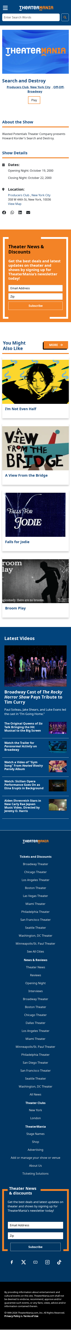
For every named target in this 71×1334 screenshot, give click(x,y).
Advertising (35, 1150)
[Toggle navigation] (2, 7)
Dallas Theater (36, 1023)
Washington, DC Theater (35, 936)
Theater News (35, 967)
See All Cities (35, 951)
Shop (35, 1142)
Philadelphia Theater (35, 912)
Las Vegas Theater (35, 896)
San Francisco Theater (35, 920)
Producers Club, (18, 87)
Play (34, 100)
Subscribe (36, 306)
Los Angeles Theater (36, 880)
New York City (40, 87)
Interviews (35, 991)
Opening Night (35, 983)
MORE (54, 345)
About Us (35, 1166)
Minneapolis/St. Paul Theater (35, 944)
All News (35, 1094)
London (35, 1118)
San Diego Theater (35, 1063)
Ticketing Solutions (35, 1174)
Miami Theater (35, 904)
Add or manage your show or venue (35, 1158)
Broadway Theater (35, 864)
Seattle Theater (35, 928)
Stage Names (35, 1134)
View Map (14, 204)
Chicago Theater (35, 872)
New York (35, 1110)
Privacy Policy (12, 1316)
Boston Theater (35, 888)
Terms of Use (30, 1316)
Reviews (35, 975)
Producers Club (19, 195)
